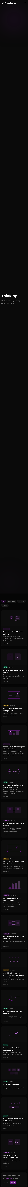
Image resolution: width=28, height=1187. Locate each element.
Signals (5, 605)
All (3, 601)
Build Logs (21, 601)
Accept (13, 1182)
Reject (6, 1182)
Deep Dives (11, 601)
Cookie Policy (8, 1178)
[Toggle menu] (25, 2)
